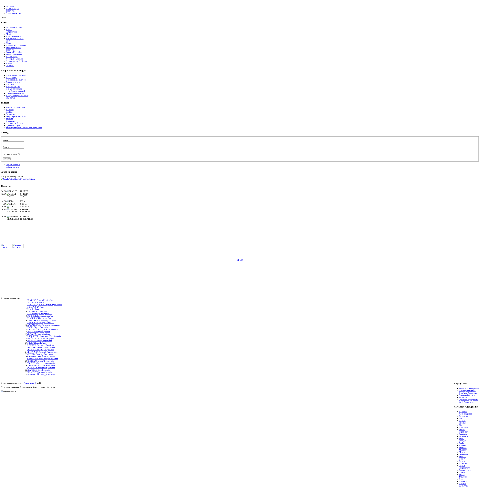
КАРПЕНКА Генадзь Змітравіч (40, 323)
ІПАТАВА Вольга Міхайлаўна (40, 300)
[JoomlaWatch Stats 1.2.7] (18, 179)
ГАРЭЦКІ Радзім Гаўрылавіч (39, 314)
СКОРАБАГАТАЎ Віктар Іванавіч (41, 356)
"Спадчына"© (30, 383)
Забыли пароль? (13, 165)
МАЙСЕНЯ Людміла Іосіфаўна (40, 338)
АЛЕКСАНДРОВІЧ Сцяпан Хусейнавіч (44, 305)
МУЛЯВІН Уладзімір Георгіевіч (40, 345)
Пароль (6, 147)
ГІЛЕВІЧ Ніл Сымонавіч (37, 311)
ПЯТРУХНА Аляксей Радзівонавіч (42, 352)
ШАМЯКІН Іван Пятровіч (38, 370)
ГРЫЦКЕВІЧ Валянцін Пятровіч (41, 318)
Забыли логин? (12, 167)
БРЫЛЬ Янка (33, 309)
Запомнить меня (10, 154)
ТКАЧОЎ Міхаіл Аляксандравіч (41, 363)
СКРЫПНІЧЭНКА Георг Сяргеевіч (42, 359)
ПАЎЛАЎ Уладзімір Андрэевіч (40, 350)
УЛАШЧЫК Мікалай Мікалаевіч (41, 365)
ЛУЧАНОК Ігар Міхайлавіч (39, 334)
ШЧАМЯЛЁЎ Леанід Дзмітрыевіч (41, 374)
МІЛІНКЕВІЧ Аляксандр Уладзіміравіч (44, 336)
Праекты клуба (12, 9)
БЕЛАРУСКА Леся (35, 307)
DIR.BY (240, 260)
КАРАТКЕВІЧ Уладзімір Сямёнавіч (42, 320)
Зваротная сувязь (13, 13)
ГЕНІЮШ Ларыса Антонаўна (40, 316)
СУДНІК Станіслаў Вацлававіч (40, 361)
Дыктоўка (10, 11)
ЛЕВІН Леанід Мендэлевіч (38, 332)
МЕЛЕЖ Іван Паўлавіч (37, 343)
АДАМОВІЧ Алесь (35, 302)
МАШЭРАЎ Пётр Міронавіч (39, 341)
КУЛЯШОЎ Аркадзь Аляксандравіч (42, 329)
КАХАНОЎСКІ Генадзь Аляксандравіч (44, 325)
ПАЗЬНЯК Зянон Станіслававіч (41, 347)
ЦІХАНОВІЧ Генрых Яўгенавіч (41, 368)
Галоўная (10, 6)
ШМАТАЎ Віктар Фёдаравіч (39, 372)
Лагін (5, 140)
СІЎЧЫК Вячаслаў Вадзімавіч (40, 354)
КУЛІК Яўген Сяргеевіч (37, 327)
